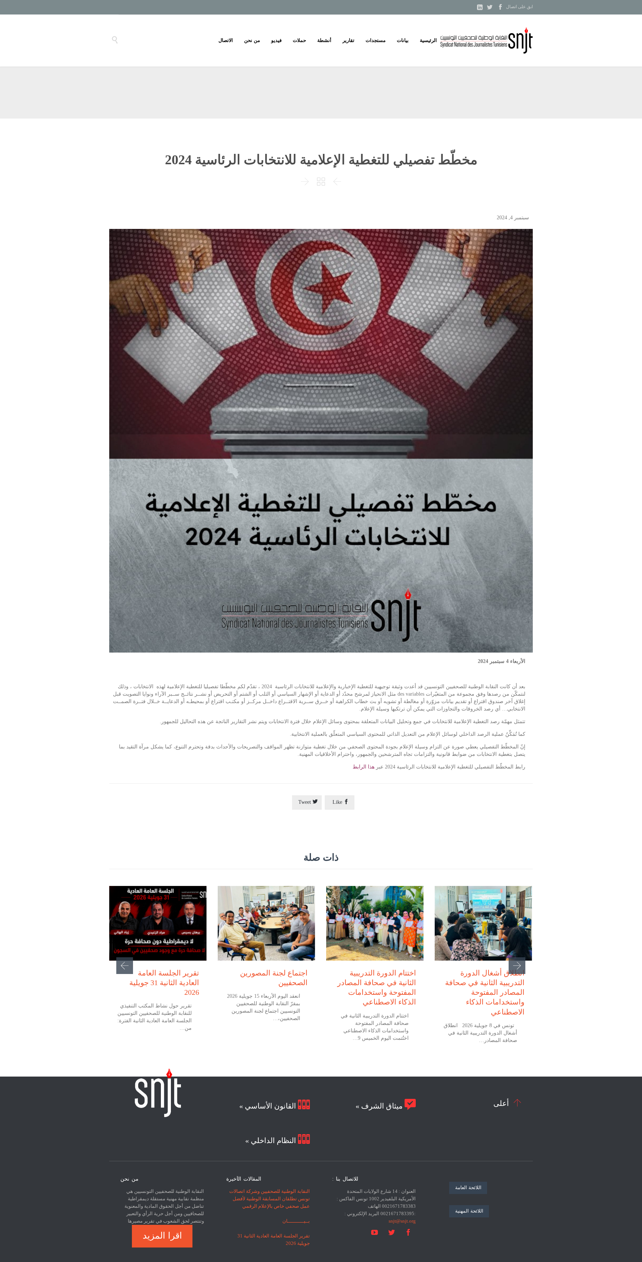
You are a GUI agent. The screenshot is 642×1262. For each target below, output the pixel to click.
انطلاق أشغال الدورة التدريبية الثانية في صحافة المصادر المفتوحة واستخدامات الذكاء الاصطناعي (485, 992)
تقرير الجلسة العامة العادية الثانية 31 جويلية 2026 (164, 982)
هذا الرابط (363, 767)
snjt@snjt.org (402, 1221)
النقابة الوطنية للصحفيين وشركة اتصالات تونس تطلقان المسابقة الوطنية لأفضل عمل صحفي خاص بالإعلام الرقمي (269, 1198)
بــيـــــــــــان (296, 1221)
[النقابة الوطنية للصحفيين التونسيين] (486, 40)
